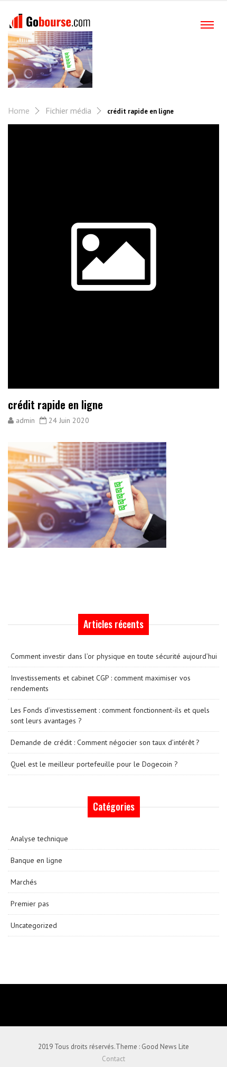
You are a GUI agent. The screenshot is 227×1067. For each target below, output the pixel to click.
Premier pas (30, 903)
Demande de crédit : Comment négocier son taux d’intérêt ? (105, 742)
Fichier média (68, 110)
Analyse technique (39, 838)
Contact (113, 1058)
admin (25, 420)
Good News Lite (165, 1046)
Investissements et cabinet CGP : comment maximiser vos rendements (101, 683)
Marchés (24, 882)
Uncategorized (34, 925)
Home (19, 110)
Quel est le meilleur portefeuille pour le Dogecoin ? (94, 764)
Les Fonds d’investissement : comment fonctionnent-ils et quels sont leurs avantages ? (110, 715)
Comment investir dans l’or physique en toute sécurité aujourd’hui (114, 656)
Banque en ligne (36, 860)
